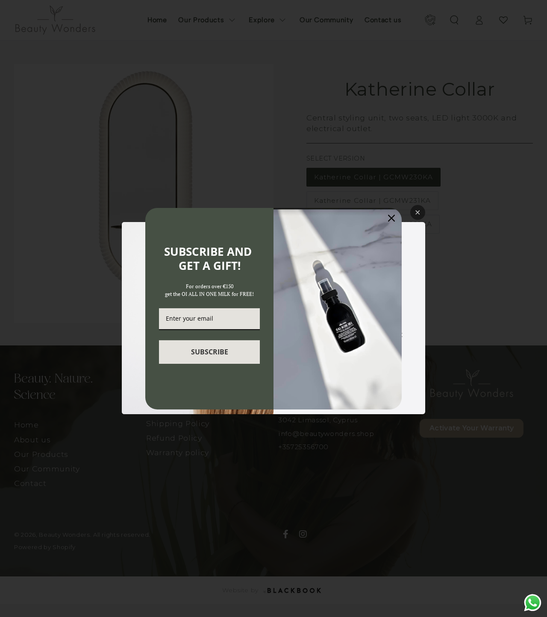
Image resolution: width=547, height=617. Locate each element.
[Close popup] (417, 212)
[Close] (391, 218)
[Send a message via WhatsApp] (533, 603)
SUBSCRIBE (209, 352)
